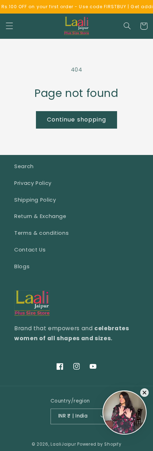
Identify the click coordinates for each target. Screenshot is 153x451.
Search (24, 166)
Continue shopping (76, 119)
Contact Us (30, 249)
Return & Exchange (40, 216)
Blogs (22, 266)
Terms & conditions (41, 233)
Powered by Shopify (99, 444)
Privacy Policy (33, 183)
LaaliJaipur (63, 444)
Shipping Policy (35, 199)
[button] (9, 26)
